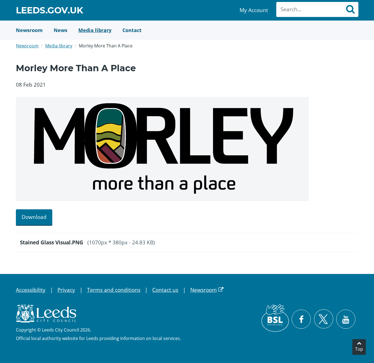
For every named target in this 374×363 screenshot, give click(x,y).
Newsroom (27, 46)
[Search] (350, 9)
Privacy (66, 289)
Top (359, 349)
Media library (58, 46)
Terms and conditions (113, 289)
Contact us (165, 289)
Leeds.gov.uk (49, 11)
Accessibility (30, 289)
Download (34, 217)
